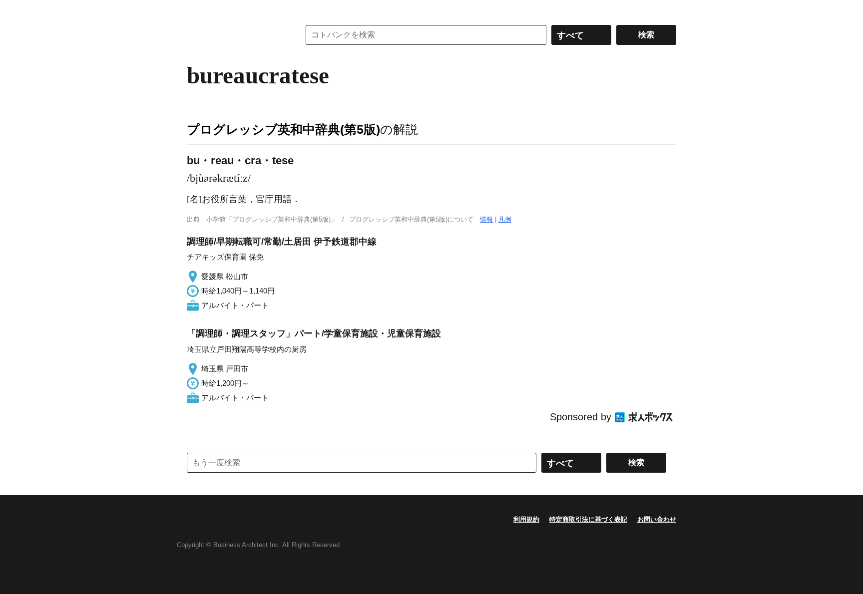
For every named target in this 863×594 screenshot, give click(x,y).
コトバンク (236, 35)
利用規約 (526, 519)
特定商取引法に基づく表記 (588, 519)
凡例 (504, 219)
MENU (197, 10)
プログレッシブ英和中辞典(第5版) (283, 129)
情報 (486, 219)
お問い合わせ (656, 519)
